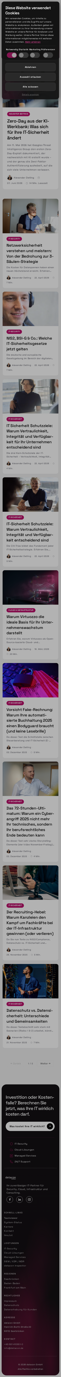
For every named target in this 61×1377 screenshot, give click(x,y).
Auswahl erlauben (30, 76)
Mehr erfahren (33, 42)
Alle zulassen (30, 86)
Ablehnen (30, 67)
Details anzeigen (30, 94)
